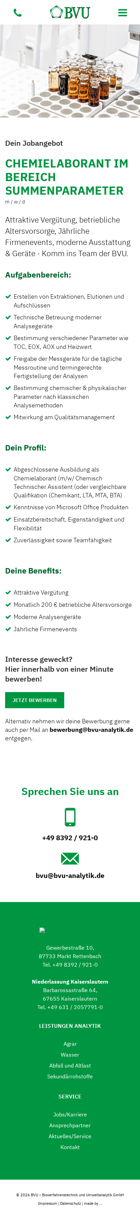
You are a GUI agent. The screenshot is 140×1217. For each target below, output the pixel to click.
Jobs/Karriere (70, 1114)
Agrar (70, 1043)
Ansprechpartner (70, 1125)
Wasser (70, 1054)
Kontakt (70, 1147)
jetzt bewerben (35, 700)
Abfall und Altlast (70, 1065)
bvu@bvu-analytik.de (70, 875)
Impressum (47, 1203)
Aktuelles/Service (70, 1136)
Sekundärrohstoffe (70, 1076)
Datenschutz (70, 1203)
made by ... (93, 1203)
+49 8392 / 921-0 (70, 837)
